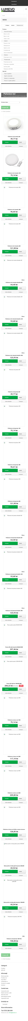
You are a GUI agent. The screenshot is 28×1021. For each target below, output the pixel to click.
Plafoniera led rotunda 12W (14, 173)
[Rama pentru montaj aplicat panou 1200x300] (14, 890)
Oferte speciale (4, 976)
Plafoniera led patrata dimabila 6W (14, 537)
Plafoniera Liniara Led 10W (14, 720)
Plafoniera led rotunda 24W (14, 246)
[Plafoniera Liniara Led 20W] (14, 744)
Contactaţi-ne (14, 1)
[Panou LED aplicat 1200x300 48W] (14, 671)
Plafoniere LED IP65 (8, 69)
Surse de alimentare (8, 52)
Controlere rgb (7, 50)
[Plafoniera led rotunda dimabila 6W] (14, 270)
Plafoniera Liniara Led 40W (14, 792)
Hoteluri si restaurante (9, 78)
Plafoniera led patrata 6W (14, 391)
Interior (12, 25)
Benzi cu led (6, 36)
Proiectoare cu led (8, 57)
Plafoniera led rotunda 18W (14, 209)
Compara (21, 146)
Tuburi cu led (6, 38)
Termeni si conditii (5, 983)
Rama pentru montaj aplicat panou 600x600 (14, 865)
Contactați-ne (4, 981)
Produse (7, 25)
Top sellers (3, 979)
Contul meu (4, 988)
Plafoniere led (7, 45)
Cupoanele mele (5, 998)
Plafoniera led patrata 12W (14, 428)
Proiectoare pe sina (8, 62)
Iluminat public (7, 66)
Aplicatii (4, 71)
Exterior (6, 55)
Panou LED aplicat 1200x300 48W (14, 683)
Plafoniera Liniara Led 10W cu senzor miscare (14, 829)
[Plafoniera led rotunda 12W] (14, 160)
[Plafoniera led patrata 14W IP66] (14, 926)
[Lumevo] (9, 10)
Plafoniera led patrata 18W (14, 464)
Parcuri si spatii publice (9, 80)
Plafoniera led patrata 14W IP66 (14, 938)
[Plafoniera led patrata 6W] (14, 379)
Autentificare (14, 4)
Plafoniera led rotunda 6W (14, 136)
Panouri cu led (7, 43)
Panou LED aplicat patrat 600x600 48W (14, 647)
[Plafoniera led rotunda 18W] (14, 197)
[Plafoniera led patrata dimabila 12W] (14, 561)
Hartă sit (3, 985)
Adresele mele (4, 994)
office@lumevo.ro (13, 1012)
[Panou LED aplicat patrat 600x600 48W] (14, 634)
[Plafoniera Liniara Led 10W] (14, 707)
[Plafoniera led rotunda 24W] (14, 233)
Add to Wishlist (8, 146)
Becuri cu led (6, 34)
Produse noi (4, 977)
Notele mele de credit (6, 992)
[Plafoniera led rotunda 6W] (14, 124)
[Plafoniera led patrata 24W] (14, 488)
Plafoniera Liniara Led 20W (14, 756)
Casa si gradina (7, 73)
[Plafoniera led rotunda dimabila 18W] (14, 343)
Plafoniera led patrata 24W (14, 501)
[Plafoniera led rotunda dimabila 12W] (14, 306)
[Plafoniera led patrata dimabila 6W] (14, 525)
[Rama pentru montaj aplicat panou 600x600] (14, 853)
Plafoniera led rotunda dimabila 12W (14, 318)
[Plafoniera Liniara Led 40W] (14, 780)
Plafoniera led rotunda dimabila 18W (14, 355)
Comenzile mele (5, 991)
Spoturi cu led (7, 48)
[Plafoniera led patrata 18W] (14, 452)
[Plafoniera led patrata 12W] (14, 416)
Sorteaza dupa (4, 102)
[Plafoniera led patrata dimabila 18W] (14, 598)
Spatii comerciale (8, 76)
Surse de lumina (8, 31)
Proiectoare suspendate (9, 64)
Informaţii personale (6, 996)
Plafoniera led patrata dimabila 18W (14, 610)
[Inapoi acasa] (2, 25)
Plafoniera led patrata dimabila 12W (14, 574)
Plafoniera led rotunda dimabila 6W (14, 282)
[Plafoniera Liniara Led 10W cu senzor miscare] (14, 817)
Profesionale (7, 59)
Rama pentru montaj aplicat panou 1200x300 (14, 902)
